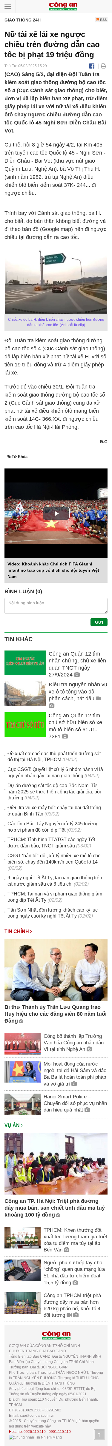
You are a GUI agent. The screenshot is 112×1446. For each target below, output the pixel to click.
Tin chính (17, 931)
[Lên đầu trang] (99, 1434)
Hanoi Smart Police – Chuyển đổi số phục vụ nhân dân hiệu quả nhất (75, 1103)
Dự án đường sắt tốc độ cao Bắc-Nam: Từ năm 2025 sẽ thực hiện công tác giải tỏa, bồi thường (54, 792)
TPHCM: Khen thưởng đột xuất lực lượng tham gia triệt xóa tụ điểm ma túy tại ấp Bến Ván (75, 1240)
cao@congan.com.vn (37, 1415)
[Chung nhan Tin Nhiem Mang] (35, 1437)
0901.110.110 (60, 1432)
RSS (103, 19)
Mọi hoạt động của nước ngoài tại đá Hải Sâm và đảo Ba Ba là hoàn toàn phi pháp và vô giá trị (75, 1073)
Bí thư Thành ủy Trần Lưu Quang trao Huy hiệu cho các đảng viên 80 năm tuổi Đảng (55, 1014)
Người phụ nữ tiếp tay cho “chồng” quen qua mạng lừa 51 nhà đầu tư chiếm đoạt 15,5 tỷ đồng (74, 1272)
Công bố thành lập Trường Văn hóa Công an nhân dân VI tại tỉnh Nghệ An (74, 1042)
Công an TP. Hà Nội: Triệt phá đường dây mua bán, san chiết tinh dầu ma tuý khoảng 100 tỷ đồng (54, 1208)
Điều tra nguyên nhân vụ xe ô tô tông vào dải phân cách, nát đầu (78, 692)
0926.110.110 (35, 1432)
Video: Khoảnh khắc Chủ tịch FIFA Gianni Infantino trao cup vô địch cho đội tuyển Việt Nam (53, 570)
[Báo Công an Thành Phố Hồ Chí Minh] (63, 6)
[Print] (103, 65)
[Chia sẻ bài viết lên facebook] (91, 65)
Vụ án (12, 1125)
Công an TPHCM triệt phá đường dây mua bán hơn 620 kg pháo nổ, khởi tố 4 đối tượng (72, 1305)
